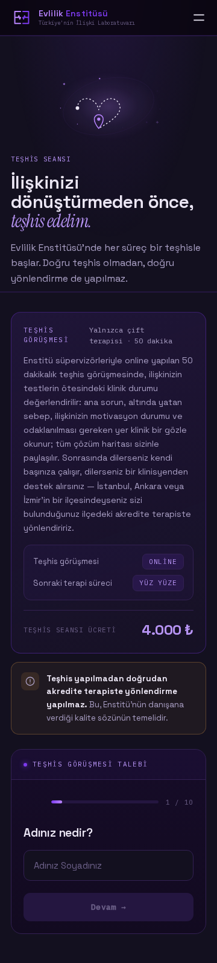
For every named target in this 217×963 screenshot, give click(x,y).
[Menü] (199, 17)
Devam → (108, 907)
